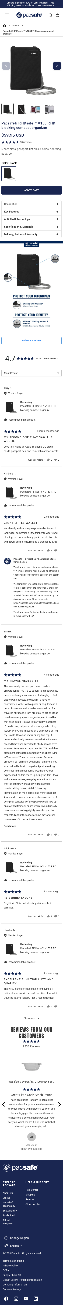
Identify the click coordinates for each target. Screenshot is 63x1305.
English (14, 1245)
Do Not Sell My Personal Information (22, 1279)
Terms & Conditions (13, 1260)
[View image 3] (35, 109)
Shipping (30, 1194)
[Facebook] (6, 1298)
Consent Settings (12, 1289)
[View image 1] (7, 109)
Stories (6, 1197)
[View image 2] (21, 109)
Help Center (32, 1189)
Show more (30, 1018)
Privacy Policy (10, 1265)
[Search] (50, 15)
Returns (30, 1199)
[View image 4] (49, 109)
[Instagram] (16, 1298)
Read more (10, 826)
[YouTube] (25, 1298)
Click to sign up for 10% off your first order (27, 2)
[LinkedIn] (35, 1298)
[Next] (59, 1104)
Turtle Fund (9, 1215)
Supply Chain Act (12, 1275)
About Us (8, 1193)
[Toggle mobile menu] (7, 15)
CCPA (6, 1270)
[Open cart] (57, 15)
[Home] (4, 25)
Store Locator (33, 1204)
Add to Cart (31, 190)
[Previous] (4, 1104)
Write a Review (31, 340)
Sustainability (10, 1210)
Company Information (15, 1284)
